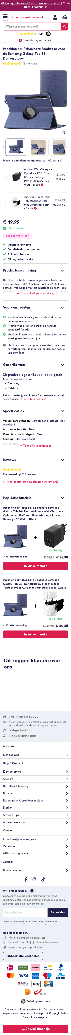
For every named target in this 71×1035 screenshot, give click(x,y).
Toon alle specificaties (37, 445)
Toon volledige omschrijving (37, 293)
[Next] (63, 102)
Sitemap (38, 1013)
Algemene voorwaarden (16, 1013)
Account (8, 779)
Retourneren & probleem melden (23, 800)
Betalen (8, 793)
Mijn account (55, 17)
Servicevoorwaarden (11, 924)
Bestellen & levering (15, 786)
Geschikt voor (14, 365)
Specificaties (13, 411)
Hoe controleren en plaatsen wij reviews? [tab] (32, 481)
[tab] (35, 269)
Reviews (9, 460)
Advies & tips (11, 815)
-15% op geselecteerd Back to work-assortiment (31, 3)
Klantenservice (12, 771)
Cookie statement (54, 1009)
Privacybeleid (46, 921)
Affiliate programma (15, 853)
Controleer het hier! (33, 399)
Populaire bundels (17, 498)
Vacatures (9, 846)
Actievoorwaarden (14, 822)
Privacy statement (30, 1009)
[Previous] (7, 102)
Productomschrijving (19, 270)
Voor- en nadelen (16, 307)
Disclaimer (11, 1009)
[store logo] (27, 17)
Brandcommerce (13, 870)
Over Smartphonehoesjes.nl (20, 839)
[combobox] (35, 26)
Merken (7, 807)
